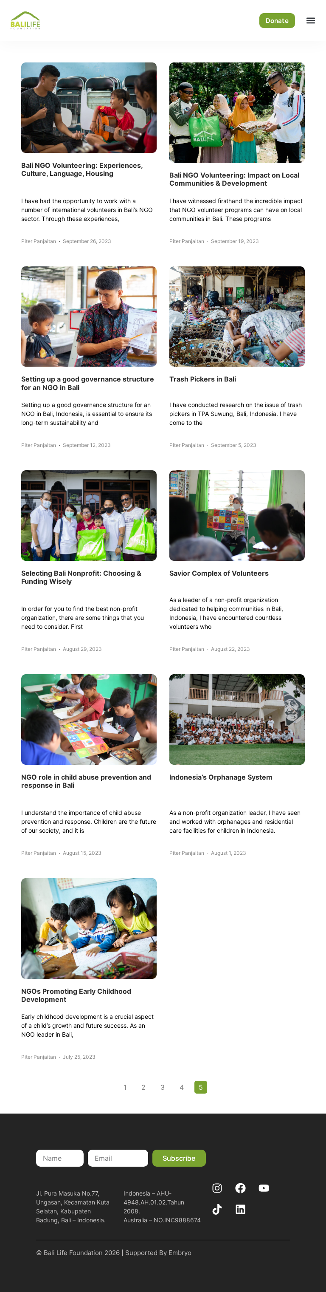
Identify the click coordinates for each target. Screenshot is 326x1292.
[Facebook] (240, 1188)
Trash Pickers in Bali (202, 379)
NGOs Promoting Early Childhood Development (76, 995)
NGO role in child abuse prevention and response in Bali (86, 781)
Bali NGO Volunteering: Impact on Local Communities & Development (234, 179)
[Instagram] (217, 1188)
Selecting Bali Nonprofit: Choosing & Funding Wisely (81, 577)
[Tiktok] (217, 1209)
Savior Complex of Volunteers (219, 573)
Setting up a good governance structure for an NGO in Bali (87, 383)
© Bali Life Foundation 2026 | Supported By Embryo (113, 1253)
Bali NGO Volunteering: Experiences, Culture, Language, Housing (82, 169)
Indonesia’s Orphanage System (221, 777)
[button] (311, 21)
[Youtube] (264, 1188)
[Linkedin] (240, 1209)
